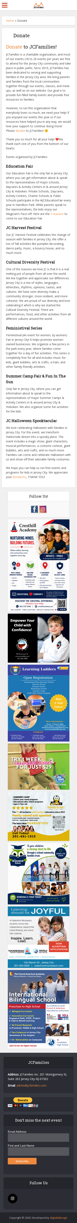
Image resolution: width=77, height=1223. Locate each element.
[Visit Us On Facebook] (34, 509)
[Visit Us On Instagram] (43, 509)
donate (20, 131)
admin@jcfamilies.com (31, 1085)
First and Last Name (21, 1145)
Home (10, 21)
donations (19, 477)
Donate (14, 46)
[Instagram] (12, 1198)
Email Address (17, 1131)
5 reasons (57, 214)
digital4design (58, 1218)
